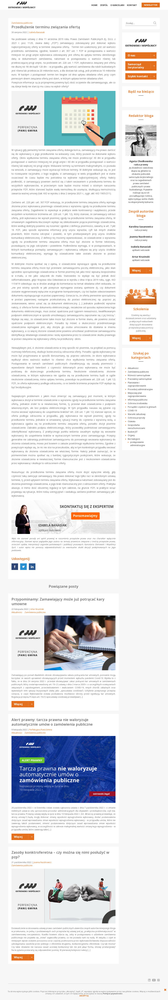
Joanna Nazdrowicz (42, 862)
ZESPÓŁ (104, 5)
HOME (94, 5)
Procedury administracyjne (140, 389)
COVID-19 (132, 410)
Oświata (131, 421)
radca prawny (141, 228)
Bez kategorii (134, 439)
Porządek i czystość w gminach (142, 407)
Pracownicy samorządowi (140, 379)
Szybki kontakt (138, 76)
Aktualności (16, 612)
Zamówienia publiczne (21, 23)
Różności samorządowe (139, 375)
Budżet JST (132, 431)
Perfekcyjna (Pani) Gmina (40, 729)
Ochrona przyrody (136, 417)
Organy (131, 435)
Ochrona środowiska (137, 403)
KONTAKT (132, 5)
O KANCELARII (117, 5)
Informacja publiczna (137, 399)
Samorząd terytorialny (136, 65)
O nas (131, 55)
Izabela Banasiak (37, 32)
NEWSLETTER (150, 5)
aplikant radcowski (141, 248)
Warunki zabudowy (137, 414)
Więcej (136, 270)
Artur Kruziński (37, 609)
